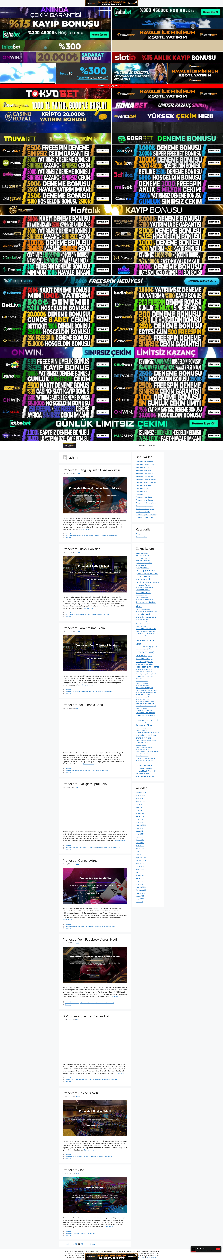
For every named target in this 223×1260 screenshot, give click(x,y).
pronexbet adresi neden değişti (74, 535)
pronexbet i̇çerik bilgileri (141, 690)
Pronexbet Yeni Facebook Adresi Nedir (90, 939)
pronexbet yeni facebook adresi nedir (103, 1003)
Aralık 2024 (140, 813)
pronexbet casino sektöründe (142, 635)
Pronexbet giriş (69, 1233)
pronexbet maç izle (143, 697)
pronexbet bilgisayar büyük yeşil (143, 609)
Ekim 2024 (139, 819)
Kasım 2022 (140, 878)
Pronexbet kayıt (140, 692)
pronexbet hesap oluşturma (88, 614)
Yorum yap (68, 537)
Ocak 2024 (140, 843)
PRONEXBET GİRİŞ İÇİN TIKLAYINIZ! (111, 86)
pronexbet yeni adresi (142, 754)
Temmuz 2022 (141, 890)
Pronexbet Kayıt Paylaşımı (145, 509)
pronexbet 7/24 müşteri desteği (74, 1156)
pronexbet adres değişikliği (144, 587)
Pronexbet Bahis (89, 1079)
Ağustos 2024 (141, 825)
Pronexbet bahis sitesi (71, 770)
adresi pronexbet (142, 553)
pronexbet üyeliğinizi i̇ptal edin (87, 847)
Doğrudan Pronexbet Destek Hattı (87, 1016)
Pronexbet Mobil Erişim (144, 470)
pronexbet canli (143, 614)
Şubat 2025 (140, 807)
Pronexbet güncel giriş (144, 669)
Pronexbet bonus (141, 611)
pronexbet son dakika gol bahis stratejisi (91, 926)
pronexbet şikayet (144, 768)
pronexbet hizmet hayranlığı (142, 681)
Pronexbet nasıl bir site (144, 710)
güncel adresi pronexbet (147, 574)
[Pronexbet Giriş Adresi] (69, 445)
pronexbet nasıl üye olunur (72, 691)
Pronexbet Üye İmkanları (144, 467)
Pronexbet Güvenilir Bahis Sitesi (146, 674)
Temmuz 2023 (141, 860)
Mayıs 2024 (140, 831)
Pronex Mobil (141, 771)
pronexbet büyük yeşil (152, 611)
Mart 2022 (139, 902)
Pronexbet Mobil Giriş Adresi (145, 701)
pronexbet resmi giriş (102, 770)
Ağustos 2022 (141, 887)
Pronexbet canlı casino (143, 624)
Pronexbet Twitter (86, 1003)
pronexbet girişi (144, 655)
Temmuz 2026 (141, 793)
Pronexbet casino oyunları (145, 633)
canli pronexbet (143, 558)
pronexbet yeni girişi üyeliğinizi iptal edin (108, 847)
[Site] (55, 150)
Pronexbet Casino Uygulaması (146, 503)
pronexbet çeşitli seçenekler (142, 762)
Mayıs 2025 (140, 804)
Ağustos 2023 (141, 857)
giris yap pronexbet (145, 570)
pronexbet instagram (144, 688)
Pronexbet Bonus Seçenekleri (146, 479)
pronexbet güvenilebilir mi (144, 672)
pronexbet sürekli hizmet (141, 730)
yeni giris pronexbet (103, 614)
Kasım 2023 (140, 849)
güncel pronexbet (143, 576)
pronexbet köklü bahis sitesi (86, 770)
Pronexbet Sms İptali (143, 512)
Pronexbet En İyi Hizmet (144, 500)
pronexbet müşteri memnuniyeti (146, 706)
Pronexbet (142, 445)
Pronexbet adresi (143, 590)
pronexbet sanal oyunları (141, 722)
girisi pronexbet (141, 565)
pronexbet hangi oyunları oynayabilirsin (95, 535)
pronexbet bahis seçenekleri (144, 599)
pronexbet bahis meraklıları (142, 597)
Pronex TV (152, 771)
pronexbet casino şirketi (91, 1156)
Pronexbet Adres (143, 585)
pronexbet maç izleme (105, 1156)
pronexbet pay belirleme (141, 717)
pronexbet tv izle (143, 738)
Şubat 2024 (140, 840)
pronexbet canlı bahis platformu (143, 621)
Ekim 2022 (139, 881)
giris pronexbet (142, 568)
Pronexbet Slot (73, 1170)
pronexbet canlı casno (141, 626)
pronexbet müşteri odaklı (141, 708)
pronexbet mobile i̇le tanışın (73, 1003)
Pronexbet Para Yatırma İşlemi (84, 628)
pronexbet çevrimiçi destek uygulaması (106, 1079)
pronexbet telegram (143, 732)
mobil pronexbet (144, 582)
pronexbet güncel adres (72, 926)
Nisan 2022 (140, 899)
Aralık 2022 (140, 875)
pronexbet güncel (144, 661)
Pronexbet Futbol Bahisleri (81, 549)
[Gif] (111, 210)
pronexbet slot (78, 1233)
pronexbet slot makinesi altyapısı (143, 728)
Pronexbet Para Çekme (145, 715)
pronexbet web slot (89, 1233)
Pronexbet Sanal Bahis (144, 497)
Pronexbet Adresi (142, 488)
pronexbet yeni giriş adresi (145, 758)
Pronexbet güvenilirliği (145, 676)
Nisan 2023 (140, 869)
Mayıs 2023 (140, 866)
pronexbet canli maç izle (147, 617)
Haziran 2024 (140, 828)
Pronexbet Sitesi (144, 725)
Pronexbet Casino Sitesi (145, 642)
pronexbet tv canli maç (71, 847)
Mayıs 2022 (140, 896)
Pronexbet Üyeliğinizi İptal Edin (85, 784)
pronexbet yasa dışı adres (141, 751)
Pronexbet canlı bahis (142, 619)
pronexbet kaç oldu (143, 695)
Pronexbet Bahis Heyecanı (145, 473)
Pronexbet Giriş (154, 445)
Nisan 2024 (140, 834)
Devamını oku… (86, 529)
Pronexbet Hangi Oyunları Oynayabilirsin (91, 470)
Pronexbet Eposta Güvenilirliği (146, 515)
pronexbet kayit (152, 690)
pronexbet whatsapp (142, 749)
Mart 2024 (139, 837)
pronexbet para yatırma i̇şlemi (103, 691)
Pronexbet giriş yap (144, 658)
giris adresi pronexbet (144, 563)
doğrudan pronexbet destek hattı (74, 1079)
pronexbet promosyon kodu (147, 720)
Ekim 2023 (139, 852)
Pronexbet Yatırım (153, 751)
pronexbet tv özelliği (151, 740)
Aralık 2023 (140, 846)
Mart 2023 (139, 872)
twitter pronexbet (112, 535)
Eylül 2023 (139, 855)
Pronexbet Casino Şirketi (80, 1093)
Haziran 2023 (140, 863)
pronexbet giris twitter (144, 649)
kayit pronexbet (143, 579)
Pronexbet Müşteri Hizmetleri (145, 704)
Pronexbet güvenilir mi (143, 679)
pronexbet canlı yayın (150, 631)
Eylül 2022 (139, 884)
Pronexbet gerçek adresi (151, 647)
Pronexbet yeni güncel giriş (144, 760)
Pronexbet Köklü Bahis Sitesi (83, 705)
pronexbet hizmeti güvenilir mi (142, 683)
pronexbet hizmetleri (142, 685)
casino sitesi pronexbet (143, 560)
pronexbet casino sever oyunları (143, 638)
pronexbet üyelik (144, 765)
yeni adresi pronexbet (142, 773)
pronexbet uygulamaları (141, 745)
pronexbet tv (155, 732)
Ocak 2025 (139, 810)
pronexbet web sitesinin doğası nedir (144, 747)
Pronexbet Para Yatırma (87, 691)
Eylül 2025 (139, 798)
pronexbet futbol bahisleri (72, 614)
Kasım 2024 (140, 816)
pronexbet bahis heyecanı (141, 595)
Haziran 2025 (140, 801)
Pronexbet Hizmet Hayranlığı (146, 482)
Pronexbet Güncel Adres (80, 860)
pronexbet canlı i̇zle (140, 631)
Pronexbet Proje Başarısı (144, 506)
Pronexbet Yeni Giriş (142, 756)
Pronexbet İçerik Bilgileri (144, 476)
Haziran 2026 (140, 795)
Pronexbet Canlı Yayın (143, 485)
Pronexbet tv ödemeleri (141, 740)
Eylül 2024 (139, 822)
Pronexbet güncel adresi (148, 667)
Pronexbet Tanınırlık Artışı (145, 461)
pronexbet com (139, 646)
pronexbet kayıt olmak (151, 692)
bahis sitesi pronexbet (143, 555)
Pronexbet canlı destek (146, 628)
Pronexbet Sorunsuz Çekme (145, 464)
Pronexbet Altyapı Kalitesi (145, 518)
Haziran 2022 (140, 893)
